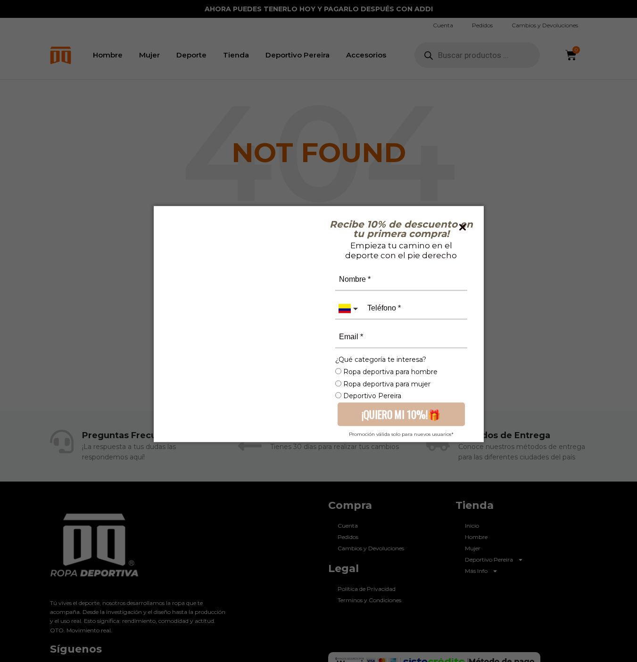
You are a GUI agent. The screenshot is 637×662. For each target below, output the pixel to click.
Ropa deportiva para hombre (389, 372)
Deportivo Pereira (371, 396)
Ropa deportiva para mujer (385, 384)
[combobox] (349, 308)
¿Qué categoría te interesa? (380, 359)
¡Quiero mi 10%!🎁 (401, 413)
